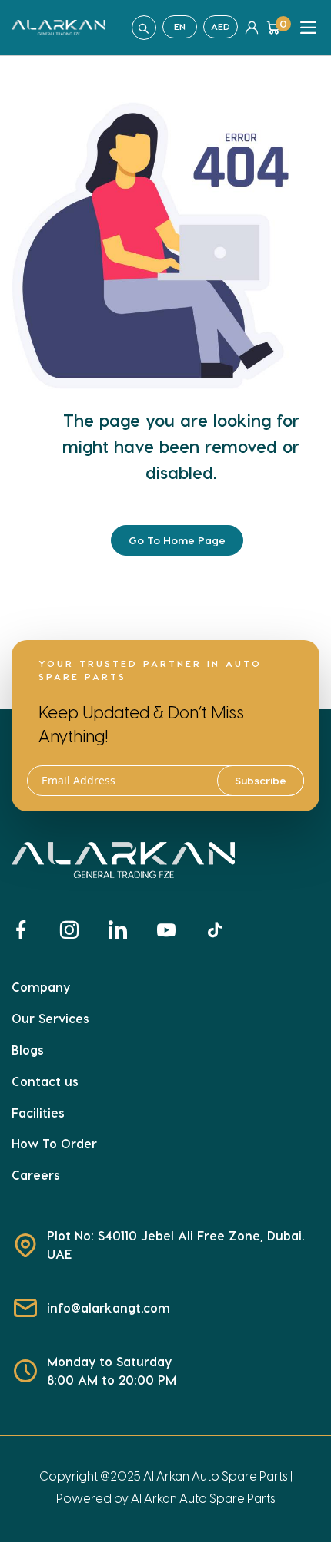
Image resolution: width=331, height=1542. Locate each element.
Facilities (38, 1112)
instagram (76, 930)
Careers (36, 1174)
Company (41, 986)
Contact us (45, 1081)
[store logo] (58, 27)
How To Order (54, 1143)
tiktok (221, 930)
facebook (27, 930)
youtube (173, 930)
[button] (179, 26)
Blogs (28, 1049)
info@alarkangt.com (108, 1307)
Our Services (50, 1018)
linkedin (124, 930)
